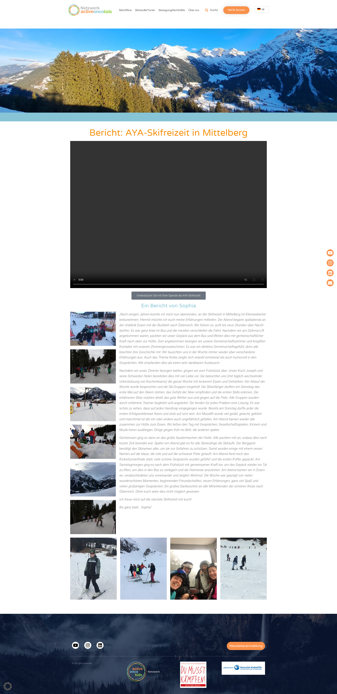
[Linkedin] (330, 272)
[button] (7, 686)
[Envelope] (330, 282)
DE (263, 9)
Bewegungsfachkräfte (171, 10)
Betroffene (125, 10)
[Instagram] (330, 262)
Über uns (193, 10)
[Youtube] (330, 252)
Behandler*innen (145, 10)
